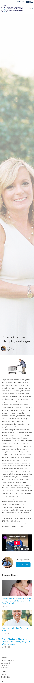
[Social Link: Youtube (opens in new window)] (32, 2)
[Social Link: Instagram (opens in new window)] (29, 2)
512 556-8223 (20, 1)
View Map (4, 668)
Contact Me (23, 565)
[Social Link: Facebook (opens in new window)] (27, 2)
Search (13, 1)
